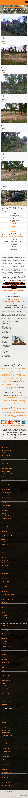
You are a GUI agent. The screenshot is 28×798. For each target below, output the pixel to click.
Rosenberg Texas (5, 727)
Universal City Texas (5, 774)
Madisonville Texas (5, 680)
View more (3, 43)
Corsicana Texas (5, 604)
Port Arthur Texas (5, 725)
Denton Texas (4, 615)
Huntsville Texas (5, 649)
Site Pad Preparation (5, 455)
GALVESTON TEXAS (6, 633)
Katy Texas (3, 654)
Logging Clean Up (5, 515)
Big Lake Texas (4, 570)
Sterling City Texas (5, 751)
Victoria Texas (4, 777)
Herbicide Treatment (9, 374)
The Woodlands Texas (6, 772)
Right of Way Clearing (6, 450)
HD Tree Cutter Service (6, 502)
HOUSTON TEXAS (5, 646)
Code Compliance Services (7, 473)
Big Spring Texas (5, 573)
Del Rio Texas (4, 612)
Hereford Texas (4, 643)
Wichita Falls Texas (5, 787)
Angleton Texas (4, 549)
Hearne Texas (4, 641)
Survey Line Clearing (11, 383)
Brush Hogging (9, 368)
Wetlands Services (5, 471)
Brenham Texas (4, 578)
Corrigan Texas (4, 602)
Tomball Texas (4, 767)
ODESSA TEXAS (5, 704)
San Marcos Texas (5, 738)
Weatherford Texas (5, 785)
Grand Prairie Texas (5, 638)
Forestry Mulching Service (7, 500)
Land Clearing (15, 375)
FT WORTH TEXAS (5, 628)
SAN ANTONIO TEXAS (6, 735)
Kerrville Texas (4, 657)
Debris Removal (11, 369)
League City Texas (5, 670)
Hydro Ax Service (5, 508)
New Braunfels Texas (6, 701)
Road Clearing (11, 381)
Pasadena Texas (5, 717)
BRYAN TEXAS (4, 576)
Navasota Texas (5, 699)
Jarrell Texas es (4, 651)
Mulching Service (5, 523)
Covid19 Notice (4, 476)
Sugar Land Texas (5, 756)
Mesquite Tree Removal (6, 521)
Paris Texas (4, 714)
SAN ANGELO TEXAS (6, 732)
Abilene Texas (4, 539)
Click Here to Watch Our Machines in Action (14, 405)
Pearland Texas (4, 719)
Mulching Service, (10, 378)
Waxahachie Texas (5, 782)
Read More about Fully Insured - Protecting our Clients (14, 242)
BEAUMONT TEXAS (6, 568)
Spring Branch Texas (6, 746)
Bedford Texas (4, 565)
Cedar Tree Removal (5, 484)
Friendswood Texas (5, 630)
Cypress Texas (4, 607)
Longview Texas (4, 672)
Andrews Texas (4, 547)
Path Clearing (4, 529)
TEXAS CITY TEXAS (6, 761)
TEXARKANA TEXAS (6, 764)
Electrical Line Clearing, (11, 371)
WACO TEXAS (4, 780)
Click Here (13, 221)
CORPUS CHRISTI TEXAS (7, 599)
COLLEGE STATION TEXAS (7, 594)
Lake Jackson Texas (5, 664)
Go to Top (14, 796)
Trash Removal (4, 463)
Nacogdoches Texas (5, 696)
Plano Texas (4, 722)
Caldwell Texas (4, 589)
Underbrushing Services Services (13, 385)
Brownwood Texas (5, 581)
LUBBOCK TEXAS (5, 675)
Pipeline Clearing (9, 380)
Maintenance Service (7, 377)
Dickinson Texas (5, 617)
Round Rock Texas (5, 730)
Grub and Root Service (10, 372)
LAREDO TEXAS (5, 667)
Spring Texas (4, 743)
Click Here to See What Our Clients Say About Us (14, 400)
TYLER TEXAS (4, 769)
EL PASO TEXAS (5, 625)
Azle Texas (3, 557)
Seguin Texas (4, 740)
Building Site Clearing (17, 368)
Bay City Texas (4, 560)
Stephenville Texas (5, 748)
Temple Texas (4, 759)
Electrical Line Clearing (6, 494)
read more (14, 251)
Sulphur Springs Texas (6, 753)
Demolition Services (5, 489)
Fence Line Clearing (5, 497)
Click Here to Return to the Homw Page (13, 216)
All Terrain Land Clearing (6, 445)
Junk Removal (8, 375)
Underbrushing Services (6, 468)
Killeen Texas (4, 659)
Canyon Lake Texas (5, 591)
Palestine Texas (4, 711)
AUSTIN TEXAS (5, 555)
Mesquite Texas (4, 691)
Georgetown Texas (5, 636)
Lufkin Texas (4, 678)
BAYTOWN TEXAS (5, 562)
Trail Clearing (19, 383)
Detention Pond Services (6, 492)
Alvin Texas (4, 541)
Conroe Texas (4, 596)
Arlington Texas (4, 552)
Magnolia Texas (4, 683)
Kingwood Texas (5, 662)
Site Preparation (16, 380)
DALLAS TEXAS (5, 610)
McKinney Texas (5, 688)
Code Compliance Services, (12, 387)
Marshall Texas (4, 685)
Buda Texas (4, 583)
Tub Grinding (8, 384)
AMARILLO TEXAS (5, 544)
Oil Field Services (18, 378)
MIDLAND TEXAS (5, 693)
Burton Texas (4, 586)
